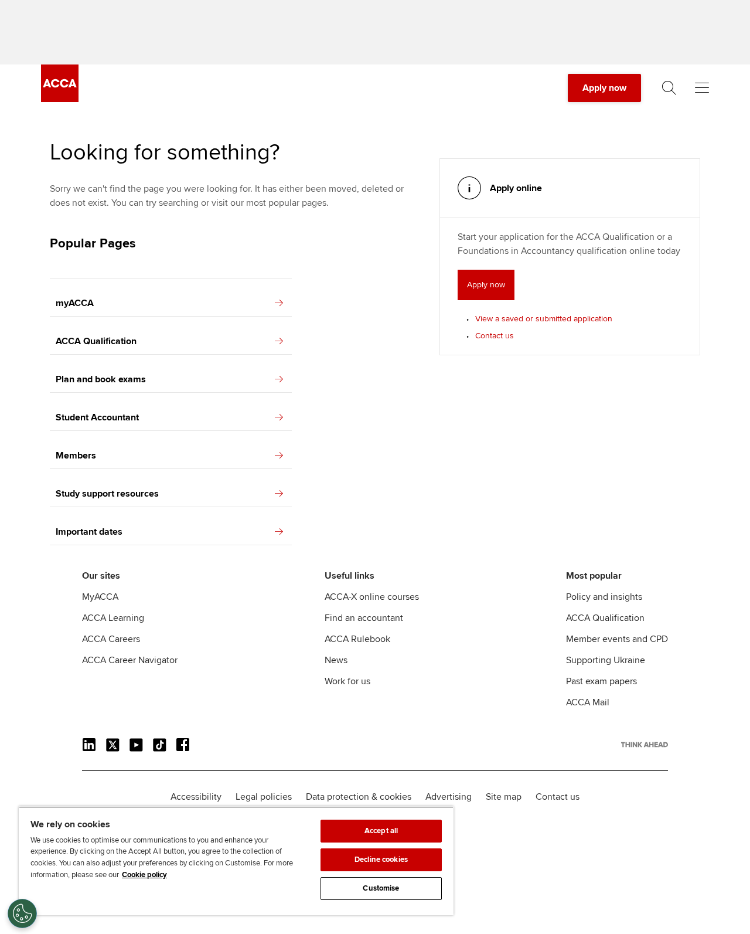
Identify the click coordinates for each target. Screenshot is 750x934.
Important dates (89, 532)
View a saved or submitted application (543, 319)
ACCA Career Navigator (130, 660)
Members (76, 455)
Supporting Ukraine (605, 660)
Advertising (448, 797)
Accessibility (196, 797)
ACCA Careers (111, 639)
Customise (381, 888)
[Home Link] (644, 744)
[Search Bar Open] (669, 88)
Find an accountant (364, 618)
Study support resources (107, 494)
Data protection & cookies (358, 797)
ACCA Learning (113, 618)
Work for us (347, 681)
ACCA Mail (587, 702)
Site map (503, 797)
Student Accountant (97, 417)
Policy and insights (604, 597)
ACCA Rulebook (357, 639)
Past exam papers (601, 681)
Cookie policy (144, 874)
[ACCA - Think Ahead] (60, 99)
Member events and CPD (617, 639)
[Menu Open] (702, 88)
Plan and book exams (101, 379)
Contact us (494, 336)
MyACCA (100, 597)
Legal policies (264, 797)
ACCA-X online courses (372, 597)
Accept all (381, 830)
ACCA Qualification (96, 341)
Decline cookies (381, 859)
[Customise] (22, 913)
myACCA (75, 303)
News (336, 660)
